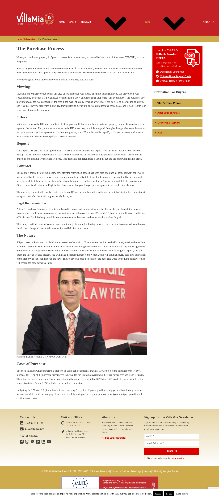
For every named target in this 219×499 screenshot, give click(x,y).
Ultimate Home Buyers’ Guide (175, 76)
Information (30, 39)
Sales (72, 22)
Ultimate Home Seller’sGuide (175, 80)
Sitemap (147, 471)
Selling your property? (114, 438)
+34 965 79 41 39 (34, 423)
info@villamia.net (34, 429)
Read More (182, 493)
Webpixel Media (170, 471)
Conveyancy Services (168, 122)
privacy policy (177, 458)
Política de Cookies (120, 471)
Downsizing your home (172, 71)
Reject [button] (169, 494)
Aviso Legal (136, 471)
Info (147, 22)
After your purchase (168, 112)
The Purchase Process (169, 103)
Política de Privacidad (100, 471)
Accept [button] (158, 494)
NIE (159, 132)
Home (61, 22)
